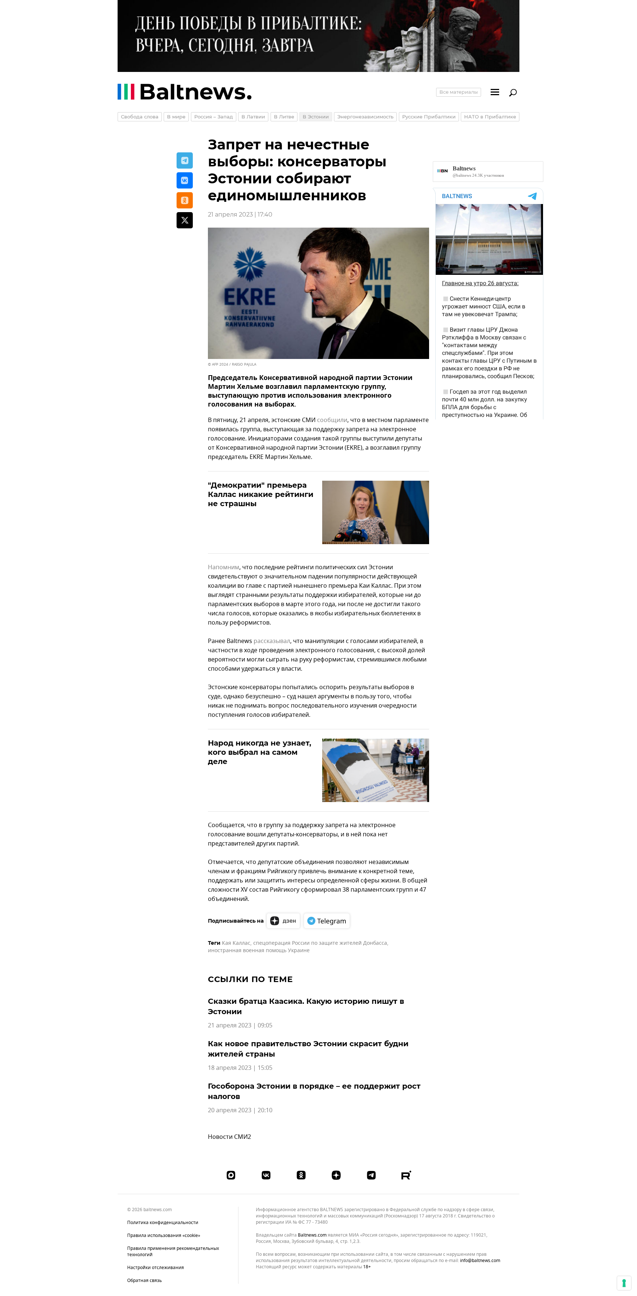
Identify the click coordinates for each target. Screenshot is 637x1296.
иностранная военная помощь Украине (259, 950)
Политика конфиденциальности (162, 1222)
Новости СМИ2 (229, 1137)
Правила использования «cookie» (163, 1235)
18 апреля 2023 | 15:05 (240, 1068)
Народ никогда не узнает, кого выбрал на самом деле (259, 752)
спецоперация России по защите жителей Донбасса (320, 943)
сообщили (332, 420)
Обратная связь (144, 1280)
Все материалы (458, 92)
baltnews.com (312, 1235)
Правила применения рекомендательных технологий (173, 1251)
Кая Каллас (236, 943)
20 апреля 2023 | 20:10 (240, 1110)
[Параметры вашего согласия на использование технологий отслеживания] (624, 1283)
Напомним (223, 567)
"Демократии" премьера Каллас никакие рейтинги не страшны (260, 494)
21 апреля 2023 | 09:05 (240, 1025)
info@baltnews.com (480, 1260)
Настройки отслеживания (155, 1268)
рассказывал (272, 641)
